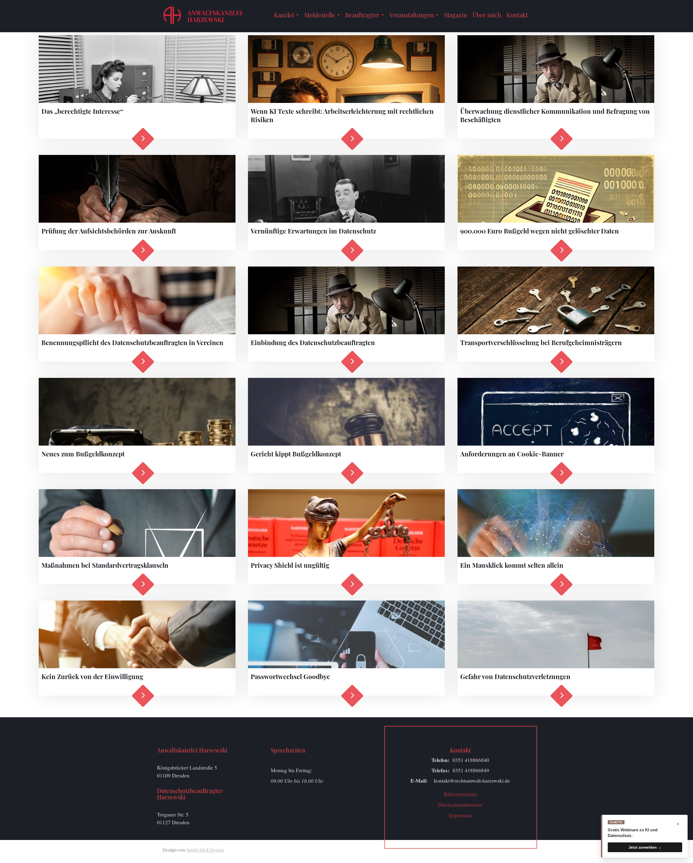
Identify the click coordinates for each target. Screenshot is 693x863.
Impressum (460, 815)
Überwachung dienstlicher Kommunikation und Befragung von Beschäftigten (555, 115)
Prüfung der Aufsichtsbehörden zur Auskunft (108, 230)
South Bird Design (205, 850)
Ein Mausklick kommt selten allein (511, 565)
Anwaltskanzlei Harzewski (214, 16)
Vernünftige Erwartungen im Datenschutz (313, 230)
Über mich (486, 15)
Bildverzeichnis (460, 794)
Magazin (455, 15)
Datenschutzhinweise (460, 804)
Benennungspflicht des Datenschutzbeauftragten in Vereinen (132, 342)
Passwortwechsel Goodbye (290, 676)
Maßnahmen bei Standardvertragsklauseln (104, 565)
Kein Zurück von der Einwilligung (92, 676)
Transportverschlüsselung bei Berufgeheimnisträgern (541, 342)
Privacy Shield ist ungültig (290, 565)
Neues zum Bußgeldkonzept (83, 453)
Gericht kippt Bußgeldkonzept (296, 453)
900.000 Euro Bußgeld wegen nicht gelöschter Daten (539, 230)
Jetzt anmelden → (645, 847)
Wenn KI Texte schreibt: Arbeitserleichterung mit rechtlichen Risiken (342, 115)
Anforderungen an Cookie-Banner (512, 453)
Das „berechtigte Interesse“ (82, 111)
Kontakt (517, 15)
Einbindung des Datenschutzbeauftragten (313, 342)
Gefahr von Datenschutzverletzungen (515, 676)
